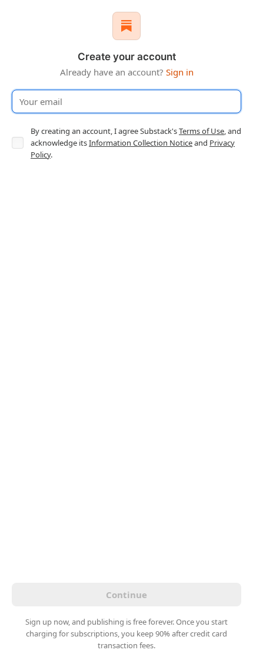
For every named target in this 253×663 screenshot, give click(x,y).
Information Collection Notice (140, 142)
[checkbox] (18, 143)
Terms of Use (201, 131)
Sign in (180, 72)
